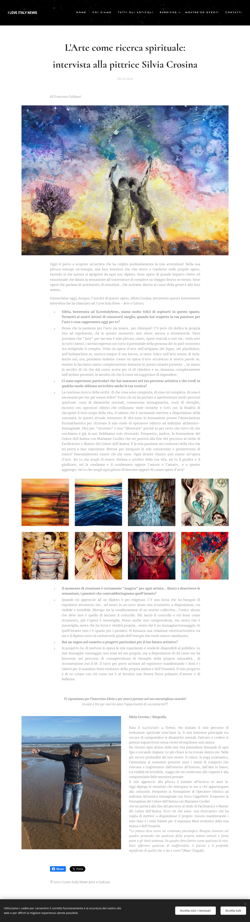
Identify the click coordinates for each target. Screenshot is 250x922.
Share (60, 868)
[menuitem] (82, 13)
